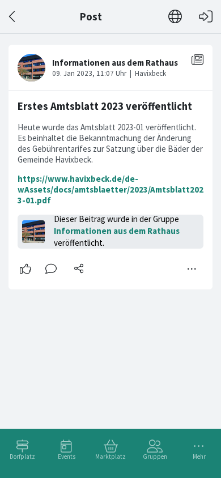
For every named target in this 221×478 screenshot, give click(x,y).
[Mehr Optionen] (192, 269)
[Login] (205, 16)
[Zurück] (13, 16)
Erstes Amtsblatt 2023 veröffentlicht (105, 106)
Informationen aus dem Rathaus (117, 230)
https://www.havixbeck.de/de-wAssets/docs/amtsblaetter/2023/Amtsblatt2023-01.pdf (110, 189)
